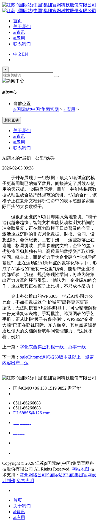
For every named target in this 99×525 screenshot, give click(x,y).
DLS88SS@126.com (31, 413)
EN (25, 54)
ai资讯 (19, 32)
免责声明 (25, 480)
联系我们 (22, 44)
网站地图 (80, 469)
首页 (17, 20)
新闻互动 (11, 120)
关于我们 (22, 26)
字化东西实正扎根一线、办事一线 (53, 346)
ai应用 (19, 38)
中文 (17, 54)
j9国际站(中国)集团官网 (36, 109)
